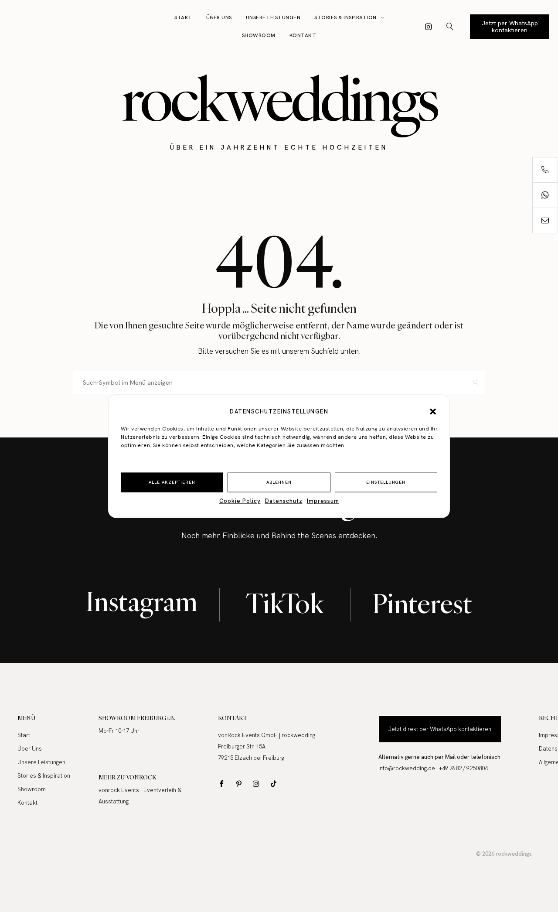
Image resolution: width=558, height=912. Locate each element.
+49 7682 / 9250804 (463, 768)
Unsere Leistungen (273, 17)
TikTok (285, 603)
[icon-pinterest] (240, 783)
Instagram (141, 601)
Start (183, 17)
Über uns (219, 17)
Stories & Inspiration (345, 17)
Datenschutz (284, 500)
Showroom (259, 35)
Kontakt (302, 35)
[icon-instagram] (428, 26)
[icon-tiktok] (275, 783)
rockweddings (279, 98)
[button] (433, 411)
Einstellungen (385, 482)
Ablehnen (279, 482)
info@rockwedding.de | (408, 768)
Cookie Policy (240, 500)
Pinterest (422, 603)
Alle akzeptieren (172, 482)
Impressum (323, 500)
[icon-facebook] (223, 783)
